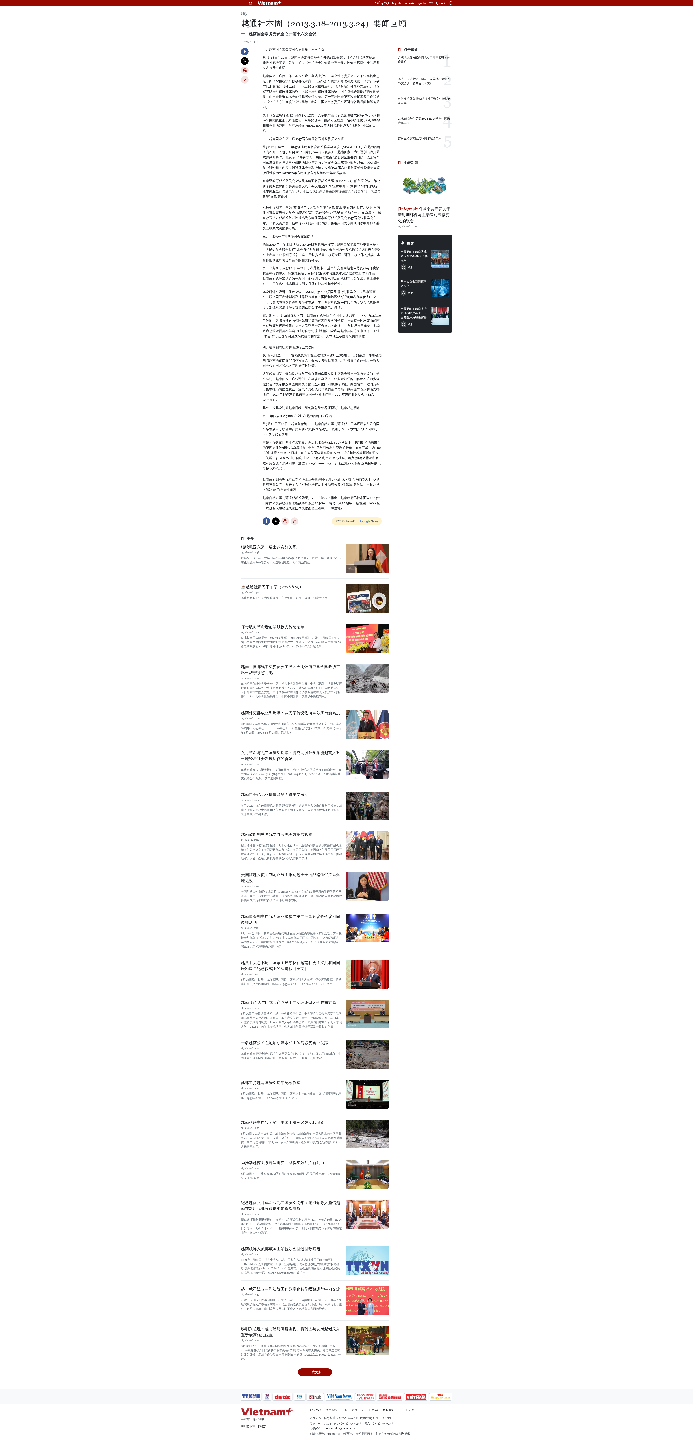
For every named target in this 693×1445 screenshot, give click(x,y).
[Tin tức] (283, 1397)
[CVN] (365, 1397)
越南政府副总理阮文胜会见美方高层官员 (276, 834)
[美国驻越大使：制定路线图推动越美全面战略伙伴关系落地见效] (367, 886)
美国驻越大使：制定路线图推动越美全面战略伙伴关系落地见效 (290, 877)
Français (409, 3)
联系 (412, 1410)
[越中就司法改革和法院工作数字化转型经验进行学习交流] (367, 1300)
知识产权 (315, 1410)
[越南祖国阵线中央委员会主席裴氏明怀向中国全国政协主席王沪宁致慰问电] (367, 678)
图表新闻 (411, 163)
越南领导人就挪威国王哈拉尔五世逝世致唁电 (280, 1249)
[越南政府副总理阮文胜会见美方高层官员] (367, 845)
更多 (250, 538)
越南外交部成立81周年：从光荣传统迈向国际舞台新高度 (290, 713)
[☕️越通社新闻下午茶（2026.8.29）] (367, 598)
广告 (401, 1410)
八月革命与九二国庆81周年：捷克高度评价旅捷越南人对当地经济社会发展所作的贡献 (290, 755)
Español (421, 3)
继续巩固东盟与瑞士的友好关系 (269, 547)
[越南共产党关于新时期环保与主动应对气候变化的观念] (425, 186)
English (396, 3)
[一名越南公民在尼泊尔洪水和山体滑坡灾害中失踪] (367, 1054)
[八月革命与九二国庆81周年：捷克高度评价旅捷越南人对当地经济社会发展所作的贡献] (367, 764)
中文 (431, 3)
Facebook (245, 51)
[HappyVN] (440, 1397)
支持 (354, 1410)
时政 (244, 14)
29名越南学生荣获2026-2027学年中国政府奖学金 (424, 121)
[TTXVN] (251, 1397)
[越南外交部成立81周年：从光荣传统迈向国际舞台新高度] (367, 724)
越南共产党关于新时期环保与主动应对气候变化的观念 (424, 215)
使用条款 (331, 1410)
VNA (375, 1410)
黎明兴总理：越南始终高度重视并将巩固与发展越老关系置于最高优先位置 (290, 1332)
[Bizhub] (315, 1397)
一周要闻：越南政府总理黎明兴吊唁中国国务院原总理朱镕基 (414, 313)
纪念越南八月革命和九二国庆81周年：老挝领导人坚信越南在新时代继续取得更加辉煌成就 (290, 1205)
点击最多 (411, 50)
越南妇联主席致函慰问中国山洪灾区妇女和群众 (282, 1122)
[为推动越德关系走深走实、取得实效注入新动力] (367, 1174)
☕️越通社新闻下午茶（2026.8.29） (272, 587)
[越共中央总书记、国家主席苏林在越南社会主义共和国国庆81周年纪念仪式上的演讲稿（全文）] (367, 974)
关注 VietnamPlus (346, 521)
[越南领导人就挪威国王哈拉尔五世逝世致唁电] (367, 1260)
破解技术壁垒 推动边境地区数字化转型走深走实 (424, 101)
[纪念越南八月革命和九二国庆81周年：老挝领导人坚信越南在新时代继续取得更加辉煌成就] (367, 1214)
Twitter (245, 61)
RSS (344, 1410)
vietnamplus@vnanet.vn (339, 1428)
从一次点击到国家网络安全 (414, 284)
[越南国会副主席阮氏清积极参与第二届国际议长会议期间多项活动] (367, 928)
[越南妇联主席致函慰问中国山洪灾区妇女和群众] (367, 1134)
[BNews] (300, 1397)
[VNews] (267, 1397)
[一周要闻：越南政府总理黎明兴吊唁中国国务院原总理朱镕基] (440, 316)
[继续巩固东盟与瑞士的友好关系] (367, 558)
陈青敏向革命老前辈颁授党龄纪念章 (272, 627)
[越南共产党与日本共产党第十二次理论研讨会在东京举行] (367, 1014)
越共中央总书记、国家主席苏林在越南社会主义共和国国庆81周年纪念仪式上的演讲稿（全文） (290, 965)
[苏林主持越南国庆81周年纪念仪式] (367, 1094)
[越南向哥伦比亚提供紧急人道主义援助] (367, 806)
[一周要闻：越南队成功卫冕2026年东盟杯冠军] (440, 259)
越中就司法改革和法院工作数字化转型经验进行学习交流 (290, 1289)
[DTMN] (390, 1397)
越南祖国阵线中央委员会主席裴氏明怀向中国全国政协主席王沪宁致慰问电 (290, 669)
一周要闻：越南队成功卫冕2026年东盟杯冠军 (414, 256)
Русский (440, 3)
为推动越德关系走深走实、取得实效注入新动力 (282, 1163)
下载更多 (314, 1372)
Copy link (245, 80)
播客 (410, 243)
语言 (364, 1410)
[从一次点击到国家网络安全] (440, 288)
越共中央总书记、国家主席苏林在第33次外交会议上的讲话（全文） (424, 81)
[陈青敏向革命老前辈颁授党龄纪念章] (367, 638)
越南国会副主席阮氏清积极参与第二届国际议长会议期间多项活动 (290, 919)
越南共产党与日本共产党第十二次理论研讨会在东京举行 (290, 1002)
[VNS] (339, 1397)
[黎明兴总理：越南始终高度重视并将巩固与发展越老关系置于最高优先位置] (367, 1340)
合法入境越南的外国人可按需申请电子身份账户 (424, 59)
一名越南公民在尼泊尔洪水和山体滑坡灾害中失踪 (284, 1043)
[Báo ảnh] (416, 1397)
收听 (410, 267)
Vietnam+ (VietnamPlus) (269, 3)
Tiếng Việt (382, 3)
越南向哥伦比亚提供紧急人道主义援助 (274, 794)
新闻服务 (388, 1410)
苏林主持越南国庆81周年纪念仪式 (270, 1082)
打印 (245, 70)
